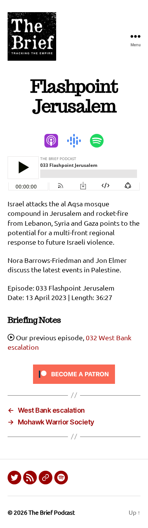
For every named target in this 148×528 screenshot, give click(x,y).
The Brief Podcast (51, 512)
